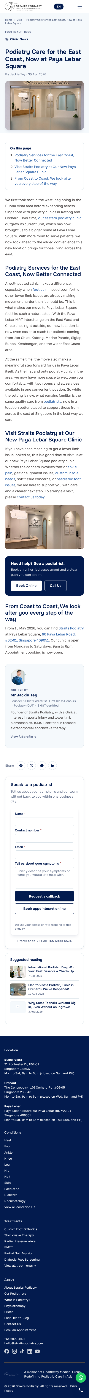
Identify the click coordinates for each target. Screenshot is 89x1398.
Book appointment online (44, 908)
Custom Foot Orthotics (20, 1229)
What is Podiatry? (17, 1300)
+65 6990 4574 (60, 941)
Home (8, 19)
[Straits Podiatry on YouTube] (37, 1351)
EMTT (8, 1247)
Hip (7, 1170)
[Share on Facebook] (21, 765)
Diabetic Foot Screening (22, 1259)
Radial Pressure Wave (19, 1241)
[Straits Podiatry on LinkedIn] (29, 1351)
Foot (7, 1146)
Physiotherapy (14, 1306)
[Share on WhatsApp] (42, 765)
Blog (19, 19)
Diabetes (10, 1195)
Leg (7, 1164)
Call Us (55, 585)
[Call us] (81, 1390)
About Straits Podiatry (20, 1287)
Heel (7, 1140)
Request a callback (44, 896)
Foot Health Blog (16, 1318)
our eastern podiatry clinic (59, 218)
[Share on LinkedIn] (52, 765)
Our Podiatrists (15, 1293)
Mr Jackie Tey (24, 695)
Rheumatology (14, 1201)
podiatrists (52, 401)
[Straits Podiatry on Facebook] (6, 1351)
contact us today (30, 497)
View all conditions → (20, 1207)
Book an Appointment (20, 1330)
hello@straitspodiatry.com (23, 1343)
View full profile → (24, 737)
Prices (8, 1312)
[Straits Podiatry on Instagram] (14, 1351)
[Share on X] (31, 765)
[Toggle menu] (80, 6)
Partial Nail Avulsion (18, 1253)
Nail (7, 1176)
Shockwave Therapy (19, 1235)
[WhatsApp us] (81, 1377)
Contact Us (12, 1324)
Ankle (8, 1152)
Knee (8, 1158)
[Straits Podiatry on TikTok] (22, 1351)
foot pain (40, 289)
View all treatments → (20, 1265)
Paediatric (11, 1189)
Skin (7, 1182)
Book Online (26, 585)
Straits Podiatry (71, 628)
